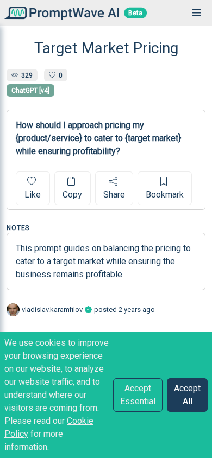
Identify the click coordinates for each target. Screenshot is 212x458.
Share (114, 194)
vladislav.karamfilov (52, 310)
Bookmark (165, 194)
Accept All (187, 394)
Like (32, 194)
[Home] (59, 13)
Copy (72, 194)
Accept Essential (137, 394)
